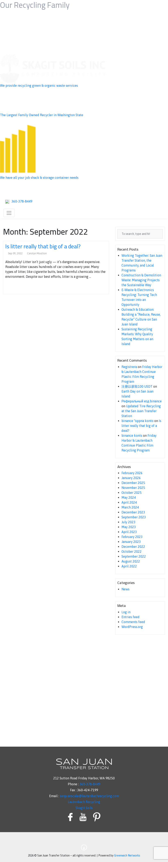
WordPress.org (132, 627)
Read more (15, 287)
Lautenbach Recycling (84, 802)
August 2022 (130, 561)
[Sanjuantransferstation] (84, 188)
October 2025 (131, 492)
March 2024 (130, 507)
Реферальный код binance (141, 401)
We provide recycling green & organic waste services (39, 85)
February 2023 (132, 537)
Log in (126, 612)
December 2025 (133, 483)
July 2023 (128, 522)
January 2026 (131, 478)
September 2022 (133, 556)
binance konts (131, 435)
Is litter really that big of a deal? (43, 246)
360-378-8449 (89, 784)
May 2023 (128, 527)
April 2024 (129, 502)
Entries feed (130, 617)
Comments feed (133, 622)
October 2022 (131, 551)
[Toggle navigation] (9, 213)
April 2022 (129, 566)
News (125, 589)
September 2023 (133, 517)
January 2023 (131, 542)
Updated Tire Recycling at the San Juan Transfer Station (141, 411)
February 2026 (132, 473)
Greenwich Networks (127, 855)
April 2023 (129, 532)
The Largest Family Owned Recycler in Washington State (41, 115)
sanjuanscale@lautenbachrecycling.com (89, 796)
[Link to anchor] (84, 844)
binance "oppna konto (137, 421)
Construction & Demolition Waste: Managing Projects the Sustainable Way (141, 280)
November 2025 (133, 488)
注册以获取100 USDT (136, 386)
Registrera (129, 367)
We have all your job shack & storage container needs (39, 177)
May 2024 (128, 497)
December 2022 (133, 546)
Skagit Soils (84, 808)
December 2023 (133, 512)
